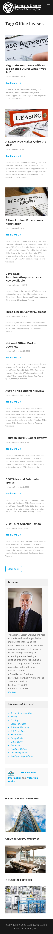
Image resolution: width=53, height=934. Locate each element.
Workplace (22, 177)
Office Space (16, 247)
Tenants (14, 177)
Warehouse (24, 168)
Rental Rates (10, 250)
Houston (25, 455)
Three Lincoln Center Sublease (25, 312)
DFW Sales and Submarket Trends (23, 480)
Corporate (37, 171)
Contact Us (13, 692)
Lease (16, 92)
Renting (34, 259)
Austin (16, 408)
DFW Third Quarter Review (23, 524)
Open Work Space (23, 259)
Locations (41, 322)
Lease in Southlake (24, 294)
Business (40, 168)
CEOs (12, 171)
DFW (44, 162)
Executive (9, 165)
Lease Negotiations (29, 95)
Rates (24, 423)
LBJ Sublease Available (22, 322)
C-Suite (44, 250)
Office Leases (16, 98)
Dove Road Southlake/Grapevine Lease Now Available (23, 277)
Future (8, 256)
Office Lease (33, 165)
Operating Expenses (30, 247)
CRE (39, 89)
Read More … (12, 83)
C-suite (16, 89)
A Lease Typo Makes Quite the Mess (25, 143)
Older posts (14, 568)
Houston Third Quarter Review (26, 438)
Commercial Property (28, 89)
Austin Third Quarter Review (24, 391)
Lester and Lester (26, 92)
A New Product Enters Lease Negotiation (24, 222)
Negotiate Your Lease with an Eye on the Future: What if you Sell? (25, 68)
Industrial (9, 92)
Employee (30, 408)
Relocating (15, 168)
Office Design (19, 367)
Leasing (8, 174)
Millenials (37, 420)
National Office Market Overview (21, 344)
